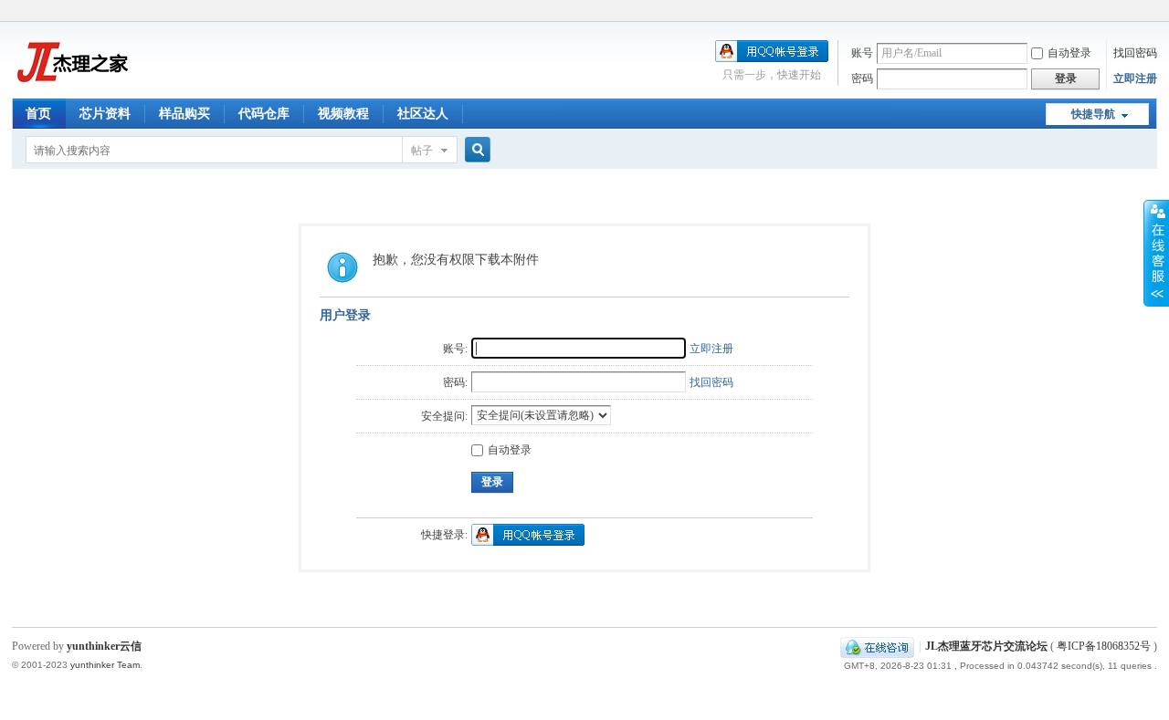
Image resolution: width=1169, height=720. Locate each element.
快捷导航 (1093, 114)
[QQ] (877, 646)
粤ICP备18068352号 (1104, 646)
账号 (862, 53)
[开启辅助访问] (1152, 13)
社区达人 (422, 113)
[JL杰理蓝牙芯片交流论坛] (71, 87)
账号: (455, 348)
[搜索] (475, 150)
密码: (455, 382)
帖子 (422, 150)
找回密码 (1135, 53)
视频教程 (343, 113)
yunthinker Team (105, 665)
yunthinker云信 (104, 646)
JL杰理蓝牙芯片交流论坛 (986, 646)
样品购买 (184, 113)
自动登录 (1069, 53)
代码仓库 (264, 113)
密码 (862, 78)
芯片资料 (105, 113)
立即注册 (1135, 78)
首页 (38, 113)
